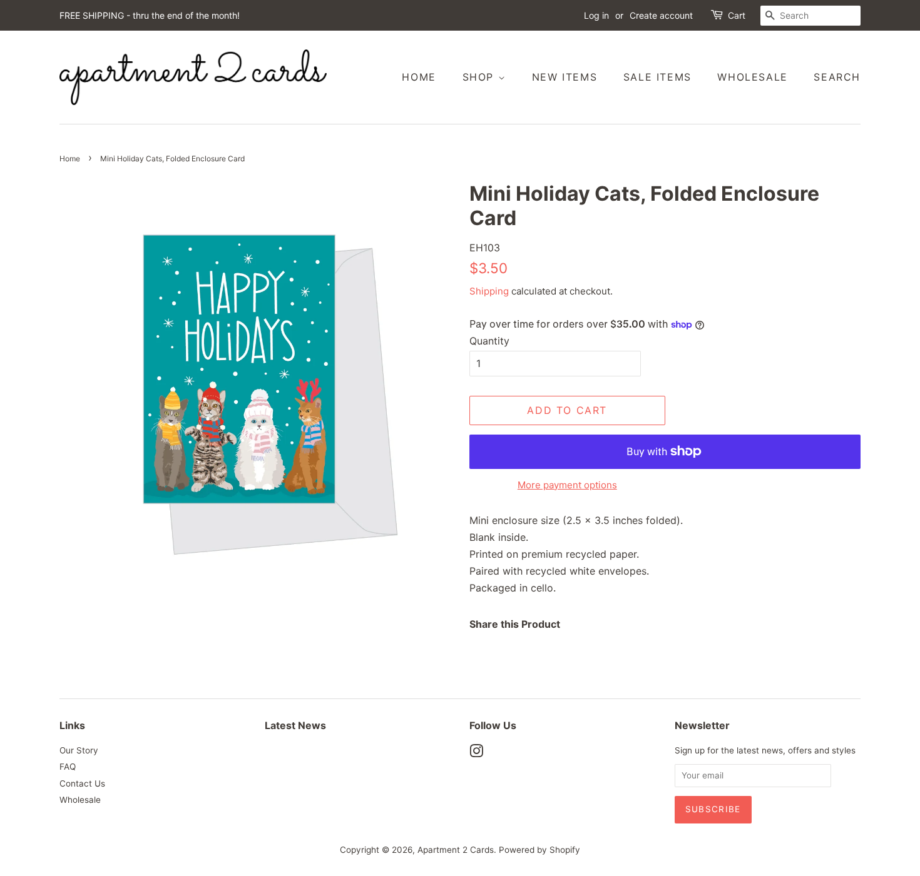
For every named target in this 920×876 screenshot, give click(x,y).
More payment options (567, 485)
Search (837, 77)
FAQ (67, 767)
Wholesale (752, 77)
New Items (564, 77)
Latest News (295, 725)
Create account (661, 15)
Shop (480, 77)
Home (419, 77)
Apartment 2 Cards (455, 850)
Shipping (489, 291)
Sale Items (657, 77)
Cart (736, 15)
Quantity (489, 341)
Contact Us (82, 783)
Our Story (78, 750)
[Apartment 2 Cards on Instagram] (476, 753)
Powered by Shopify (539, 850)
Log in (596, 15)
